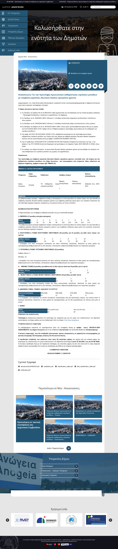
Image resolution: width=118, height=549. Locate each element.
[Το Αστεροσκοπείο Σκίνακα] (47, 520)
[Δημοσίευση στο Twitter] (77, 86)
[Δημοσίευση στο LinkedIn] (101, 86)
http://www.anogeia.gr (71, 320)
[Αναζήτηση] (91, 7)
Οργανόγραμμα (47, 466)
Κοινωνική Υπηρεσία (49, 475)
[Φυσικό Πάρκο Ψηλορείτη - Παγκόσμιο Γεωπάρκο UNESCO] (71, 520)
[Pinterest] (89, 86)
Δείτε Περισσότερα (55, 448)
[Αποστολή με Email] (95, 86)
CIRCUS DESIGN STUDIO (89, 539)
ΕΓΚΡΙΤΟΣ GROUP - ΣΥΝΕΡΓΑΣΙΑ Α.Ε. (62, 539)
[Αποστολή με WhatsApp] (83, 86)
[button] (7, 520)
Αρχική (20, 57)
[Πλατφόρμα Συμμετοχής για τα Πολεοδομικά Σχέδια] (96, 520)
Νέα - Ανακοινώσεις (30, 57)
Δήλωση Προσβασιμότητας (70, 541)
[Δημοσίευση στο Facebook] (71, 86)
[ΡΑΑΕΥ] (22, 520)
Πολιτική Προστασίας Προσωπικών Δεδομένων (52, 541)
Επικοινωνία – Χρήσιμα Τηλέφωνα (54, 471)
